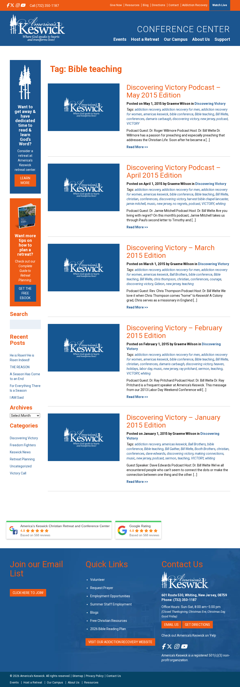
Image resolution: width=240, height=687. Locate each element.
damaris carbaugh (158, 119)
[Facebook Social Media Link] (7, 6)
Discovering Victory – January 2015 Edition (173, 421)
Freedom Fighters (23, 445)
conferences (135, 119)
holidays (132, 369)
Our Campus (176, 39)
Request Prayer (101, 588)
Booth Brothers (205, 449)
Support (222, 39)
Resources (132, 5)
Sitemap (77, 676)
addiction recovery (148, 109)
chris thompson (165, 279)
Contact (174, 5)
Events (119, 39)
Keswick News (20, 452)
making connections (209, 453)
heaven (219, 364)
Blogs (94, 612)
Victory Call (18, 473)
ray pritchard (188, 369)
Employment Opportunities (110, 596)
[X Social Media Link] (12, 6)
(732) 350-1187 (184, 600)
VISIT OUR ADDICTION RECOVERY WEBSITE (120, 642)
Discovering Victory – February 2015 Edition (174, 332)
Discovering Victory (210, 103)
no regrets (180, 204)
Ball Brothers (178, 274)
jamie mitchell (136, 204)
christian (133, 199)
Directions (158, 5)
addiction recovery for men (181, 109)
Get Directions (197, 625)
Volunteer (97, 580)
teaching (188, 284)
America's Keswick (174, 655)
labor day (145, 369)
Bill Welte (222, 114)
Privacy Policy (95, 676)
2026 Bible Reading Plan (108, 629)
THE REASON (20, 367)
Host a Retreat (145, 39)
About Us (201, 39)
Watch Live (219, 5)
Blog (146, 5)
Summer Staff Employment (111, 604)
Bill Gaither (172, 449)
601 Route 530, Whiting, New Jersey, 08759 (194, 595)
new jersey (207, 119)
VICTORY (133, 123)
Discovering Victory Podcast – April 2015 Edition (174, 171)
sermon (203, 369)
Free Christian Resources (108, 621)
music (151, 204)
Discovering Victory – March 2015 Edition (171, 251)
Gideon (159, 284)
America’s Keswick (32, 676)
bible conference (181, 114)
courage (215, 279)
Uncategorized (21, 466)
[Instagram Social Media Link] (17, 6)
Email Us (171, 625)
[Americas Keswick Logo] (37, 28)
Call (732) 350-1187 (44, 6)
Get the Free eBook (25, 293)
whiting (221, 204)
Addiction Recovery (194, 5)
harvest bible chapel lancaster (207, 199)
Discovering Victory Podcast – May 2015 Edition (174, 91)
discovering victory (185, 119)
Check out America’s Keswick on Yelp (188, 635)
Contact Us (182, 564)
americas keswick (155, 114)
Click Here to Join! (28, 593)
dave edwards (155, 453)
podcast (222, 119)
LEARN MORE (25, 180)
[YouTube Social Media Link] (22, 6)
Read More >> (137, 147)
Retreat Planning (22, 459)
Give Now (116, 5)
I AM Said (17, 397)
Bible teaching (204, 114)
